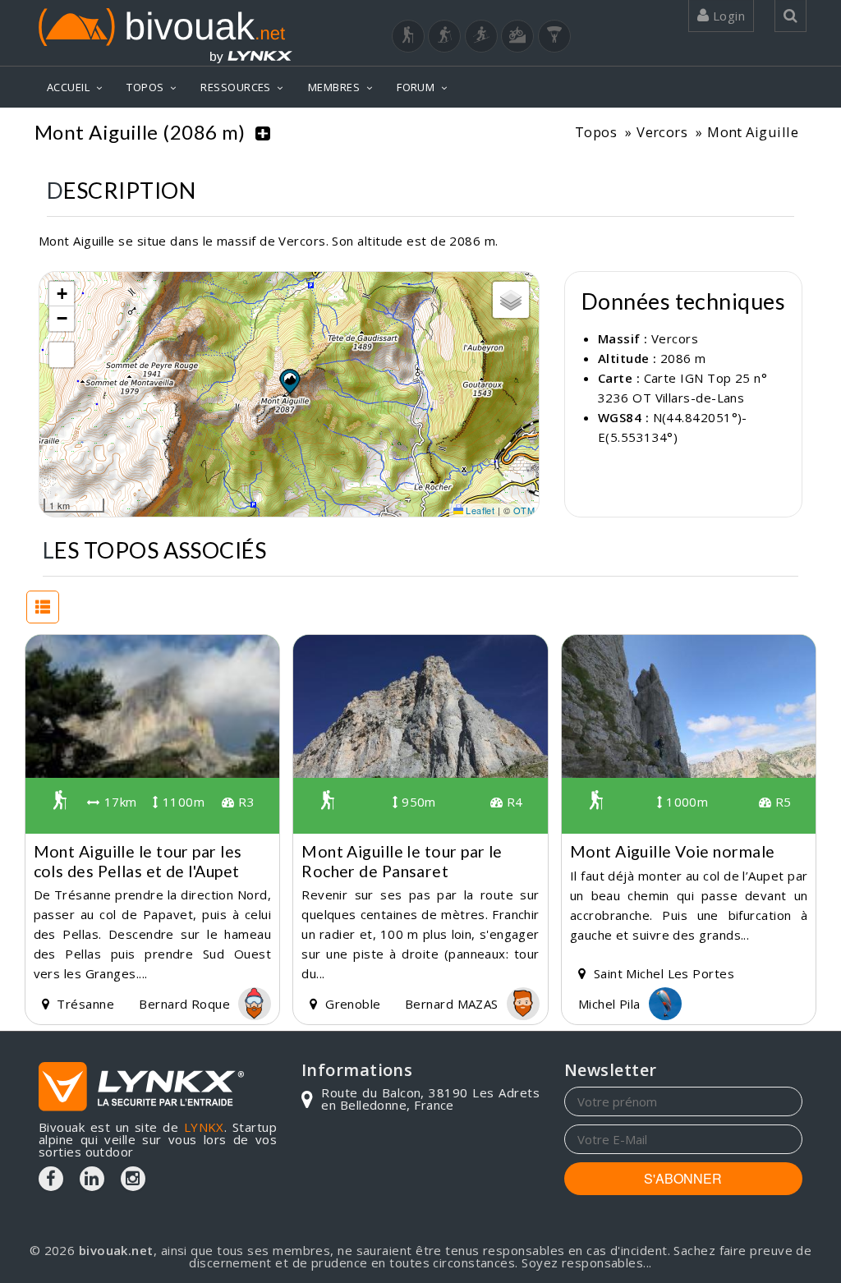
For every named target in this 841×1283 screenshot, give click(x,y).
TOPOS (144, 87)
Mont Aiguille (752, 131)
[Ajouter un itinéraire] (263, 132)
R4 (512, 801)
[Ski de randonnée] (481, 36)
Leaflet (479, 510)
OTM (524, 510)
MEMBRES (334, 87)
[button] (289, 381)
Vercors (661, 131)
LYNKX (204, 1127)
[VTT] (517, 36)
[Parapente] (554, 36)
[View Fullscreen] (61, 355)
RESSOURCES (235, 87)
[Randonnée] (408, 36)
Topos (596, 131)
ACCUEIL (68, 87)
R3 (245, 801)
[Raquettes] (444, 36)
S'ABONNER (683, 1178)
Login (727, 15)
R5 (781, 801)
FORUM (415, 87)
